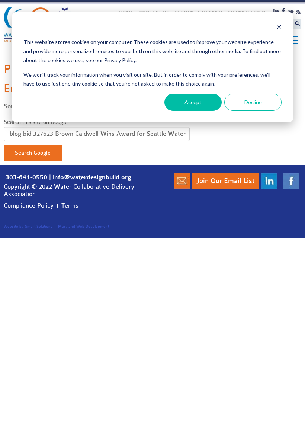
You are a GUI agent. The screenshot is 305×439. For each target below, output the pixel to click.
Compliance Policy (29, 205)
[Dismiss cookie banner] (279, 28)
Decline (253, 102)
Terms (69, 205)
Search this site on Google (36, 122)
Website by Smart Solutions (28, 226)
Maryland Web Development (83, 226)
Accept (193, 102)
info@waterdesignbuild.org (92, 177)
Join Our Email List (225, 181)
